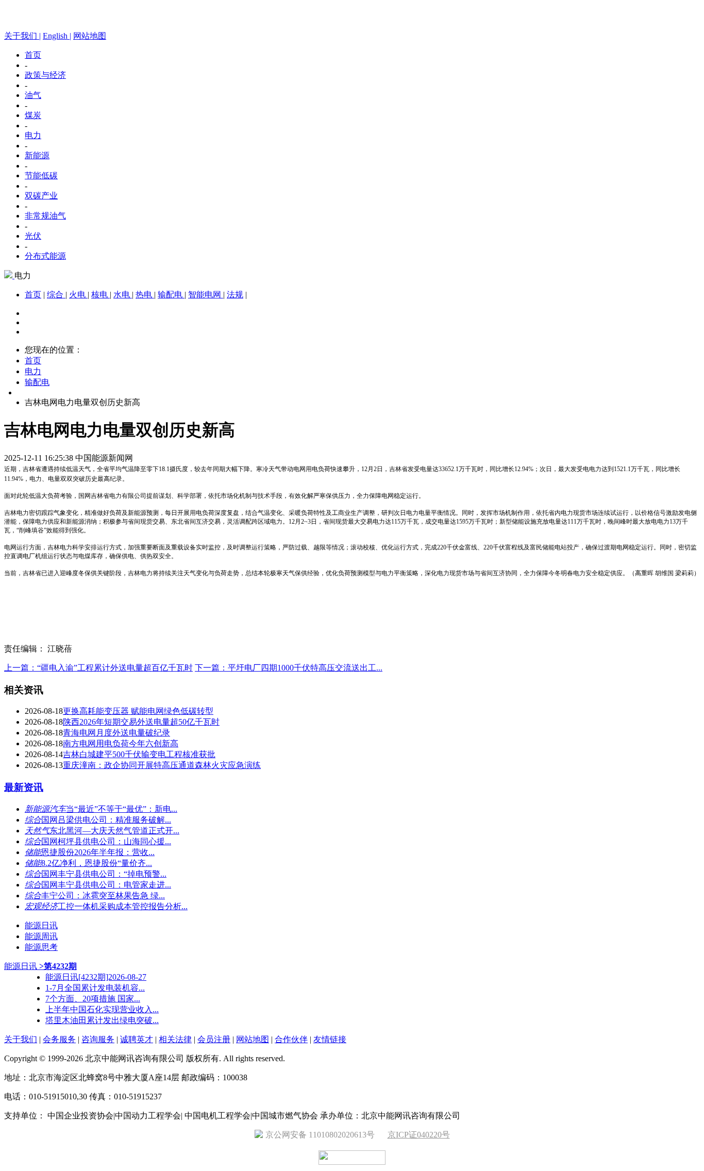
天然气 (37, 830)
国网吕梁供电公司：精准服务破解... (106, 819)
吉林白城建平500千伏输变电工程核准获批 (139, 754)
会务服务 (59, 1039)
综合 (56, 294)
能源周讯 (41, 936)
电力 (33, 135)
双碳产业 (41, 195)
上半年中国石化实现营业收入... (102, 1009)
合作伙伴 (291, 1039)
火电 (78, 294)
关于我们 (20, 1039)
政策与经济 (45, 75)
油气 (33, 95)
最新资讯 (23, 787)
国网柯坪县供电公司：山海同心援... (106, 841)
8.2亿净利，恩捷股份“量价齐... (96, 863)
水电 (122, 294)
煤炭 (33, 115)
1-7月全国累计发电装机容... (95, 987)
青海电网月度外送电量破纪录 (116, 732)
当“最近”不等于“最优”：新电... (121, 809)
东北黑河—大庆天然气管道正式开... (114, 830)
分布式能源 (45, 256)
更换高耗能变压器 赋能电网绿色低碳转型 (138, 711)
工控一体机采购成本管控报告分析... (123, 906)
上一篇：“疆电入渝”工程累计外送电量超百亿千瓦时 (98, 667)
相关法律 (175, 1039)
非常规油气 (45, 215)
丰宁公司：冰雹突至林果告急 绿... (103, 895)
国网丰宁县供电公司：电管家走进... (106, 884)
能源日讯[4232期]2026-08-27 (95, 977)
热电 (145, 294)
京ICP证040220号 (419, 1134)
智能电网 (205, 294)
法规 (235, 294)
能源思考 (41, 947)
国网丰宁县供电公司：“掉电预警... (103, 873)
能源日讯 (41, 925)
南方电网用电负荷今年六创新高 (120, 743)
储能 (33, 852)
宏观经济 (41, 906)
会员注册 (213, 1039)
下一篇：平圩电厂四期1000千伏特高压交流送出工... (288, 667)
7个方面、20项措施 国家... (92, 998)
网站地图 (89, 35)
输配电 (171, 294)
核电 (100, 294)
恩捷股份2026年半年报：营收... (98, 852)
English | (57, 35)
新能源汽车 (45, 809)
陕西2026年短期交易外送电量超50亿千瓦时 (141, 721)
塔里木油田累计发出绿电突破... (102, 1020)
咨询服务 (97, 1039)
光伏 (33, 235)
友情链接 (329, 1039)
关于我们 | (22, 35)
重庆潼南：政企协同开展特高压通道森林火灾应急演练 (162, 765)
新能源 (37, 155)
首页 (33, 55)
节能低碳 (41, 175)
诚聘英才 (136, 1039)
